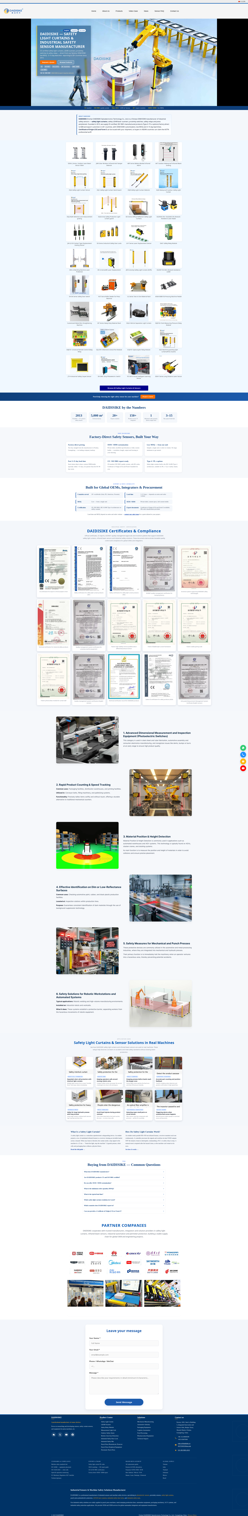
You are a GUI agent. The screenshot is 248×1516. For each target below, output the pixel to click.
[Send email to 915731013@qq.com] (243, 761)
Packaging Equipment (144, 1427)
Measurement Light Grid (108, 1430)
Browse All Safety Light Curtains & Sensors (124, 388)
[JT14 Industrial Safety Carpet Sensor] (79, 365)
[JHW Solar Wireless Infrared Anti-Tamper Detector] (109, 152)
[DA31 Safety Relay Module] (168, 231)
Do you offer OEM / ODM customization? (97, 1183)
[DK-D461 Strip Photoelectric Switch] (109, 365)
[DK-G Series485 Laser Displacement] (109, 258)
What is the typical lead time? (93, 1194)
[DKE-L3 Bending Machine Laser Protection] (79, 258)
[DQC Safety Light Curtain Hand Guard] (109, 178)
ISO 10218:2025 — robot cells (59, 1470)
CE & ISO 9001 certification (96, 1470)
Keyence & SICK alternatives (134, 1467)
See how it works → (132, 1149)
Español (74, 30)
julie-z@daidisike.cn (184, 1443)
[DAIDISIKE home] (13, 14)
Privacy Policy (192, 1515)
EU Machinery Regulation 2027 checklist (62, 1475)
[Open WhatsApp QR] (243, 748)
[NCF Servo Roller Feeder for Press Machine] (109, 285)
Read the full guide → (78, 1149)
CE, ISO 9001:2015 (184, 1450)
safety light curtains (167, 1495)
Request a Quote (48, 62)
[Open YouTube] (243, 768)
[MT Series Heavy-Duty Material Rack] (109, 311)
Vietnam (165, 1464)
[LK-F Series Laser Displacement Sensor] (138, 231)
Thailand (165, 1470)
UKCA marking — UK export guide (98, 1467)
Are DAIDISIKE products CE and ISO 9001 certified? (102, 1177)
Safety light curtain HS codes (97, 1464)
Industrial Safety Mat (107, 1441)
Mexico (165, 1475)
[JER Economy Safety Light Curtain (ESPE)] (138, 258)
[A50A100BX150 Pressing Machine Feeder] (168, 285)
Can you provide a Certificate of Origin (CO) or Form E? (103, 1211)
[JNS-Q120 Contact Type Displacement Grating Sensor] (79, 231)
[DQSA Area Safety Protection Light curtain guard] (109, 205)
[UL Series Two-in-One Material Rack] (138, 285)
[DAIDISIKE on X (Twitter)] (60, 1434)
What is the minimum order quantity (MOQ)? (99, 1188)
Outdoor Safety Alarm (107, 1433)
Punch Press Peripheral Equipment (111, 1447)
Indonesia (165, 1472)
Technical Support (142, 1438)
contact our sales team (131, 514)
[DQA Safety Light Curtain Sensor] (79, 178)
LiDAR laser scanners (100, 1498)
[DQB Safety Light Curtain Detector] (138, 178)
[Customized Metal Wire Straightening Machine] (79, 311)
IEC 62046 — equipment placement (61, 1467)
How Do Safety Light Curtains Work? (142, 1132)
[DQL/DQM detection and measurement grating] (79, 205)
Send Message (124, 1402)
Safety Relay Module (107, 1427)
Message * (93, 1373)
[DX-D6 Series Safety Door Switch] (79, 285)
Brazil (164, 1478)
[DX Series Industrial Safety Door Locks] (109, 231)
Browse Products (66, 62)
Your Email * (94, 1350)
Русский (82, 30)
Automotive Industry (143, 1424)
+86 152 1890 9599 (45, 73)
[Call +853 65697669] (243, 755)
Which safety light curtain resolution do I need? (99, 1200)
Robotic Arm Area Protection (110, 1436)
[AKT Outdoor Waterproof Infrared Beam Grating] (168, 152)
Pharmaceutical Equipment (145, 1436)
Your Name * (94, 1338)
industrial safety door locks (116, 1498)
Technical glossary (56, 1478)
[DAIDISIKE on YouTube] (66, 1434)
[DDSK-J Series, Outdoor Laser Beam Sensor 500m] (79, 152)
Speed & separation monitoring (59, 1472)
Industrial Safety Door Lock (109, 1438)
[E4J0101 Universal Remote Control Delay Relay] (79, 338)
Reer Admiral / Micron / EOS (134, 1472)
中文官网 (241, 1)
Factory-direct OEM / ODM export (98, 1472)
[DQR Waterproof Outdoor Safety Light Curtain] (168, 178)
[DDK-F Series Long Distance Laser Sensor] (168, 365)
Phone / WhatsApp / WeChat (101, 1361)
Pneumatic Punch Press (108, 1450)
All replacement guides (132, 1464)
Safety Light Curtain (107, 1422)
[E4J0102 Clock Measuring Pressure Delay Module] (168, 311)
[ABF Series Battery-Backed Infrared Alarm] (138, 152)
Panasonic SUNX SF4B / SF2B (134, 1470)
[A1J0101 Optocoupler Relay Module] (138, 338)
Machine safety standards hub (59, 1464)
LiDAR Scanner (106, 1424)
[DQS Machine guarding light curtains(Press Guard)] (168, 338)
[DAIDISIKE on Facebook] (72, 1434)
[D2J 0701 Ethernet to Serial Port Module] (109, 338)
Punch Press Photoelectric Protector (111, 1444)
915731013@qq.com (184, 1446)
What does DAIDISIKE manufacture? (96, 1172)
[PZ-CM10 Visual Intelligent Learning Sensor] (138, 365)
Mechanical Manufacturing (145, 1422)
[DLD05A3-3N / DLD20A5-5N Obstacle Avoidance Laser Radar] (168, 205)
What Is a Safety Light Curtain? (85, 1132)
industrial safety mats (133, 1498)
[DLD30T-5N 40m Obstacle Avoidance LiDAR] (168, 258)
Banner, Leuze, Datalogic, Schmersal (136, 1475)
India (164, 1467)
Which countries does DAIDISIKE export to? (99, 1205)
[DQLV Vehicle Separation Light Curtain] (138, 311)
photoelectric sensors (142, 1495)
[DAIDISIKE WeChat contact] (53, 1434)
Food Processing (142, 1433)
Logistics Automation (143, 1430)
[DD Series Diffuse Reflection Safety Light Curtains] (138, 205)
